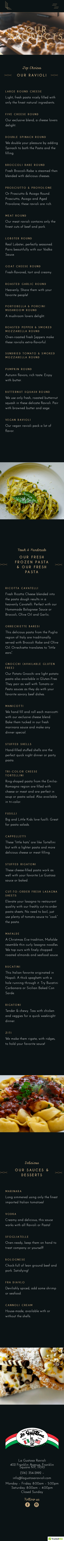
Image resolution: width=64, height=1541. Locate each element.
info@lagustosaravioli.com (32, 1478)
